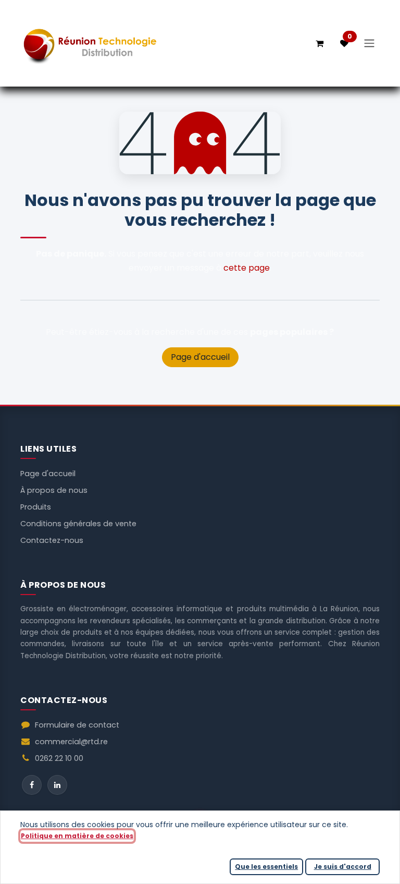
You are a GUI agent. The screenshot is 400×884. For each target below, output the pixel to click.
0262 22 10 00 (59, 758)
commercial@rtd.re (71, 741)
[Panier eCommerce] (319, 43)
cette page (246, 268)
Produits (35, 507)
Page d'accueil (200, 357)
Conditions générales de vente (78, 523)
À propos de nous (54, 490)
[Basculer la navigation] (369, 43)
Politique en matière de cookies (77, 835)
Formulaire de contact (77, 725)
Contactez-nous (51, 540)
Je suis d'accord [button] (342, 866)
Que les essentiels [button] (266, 866)
